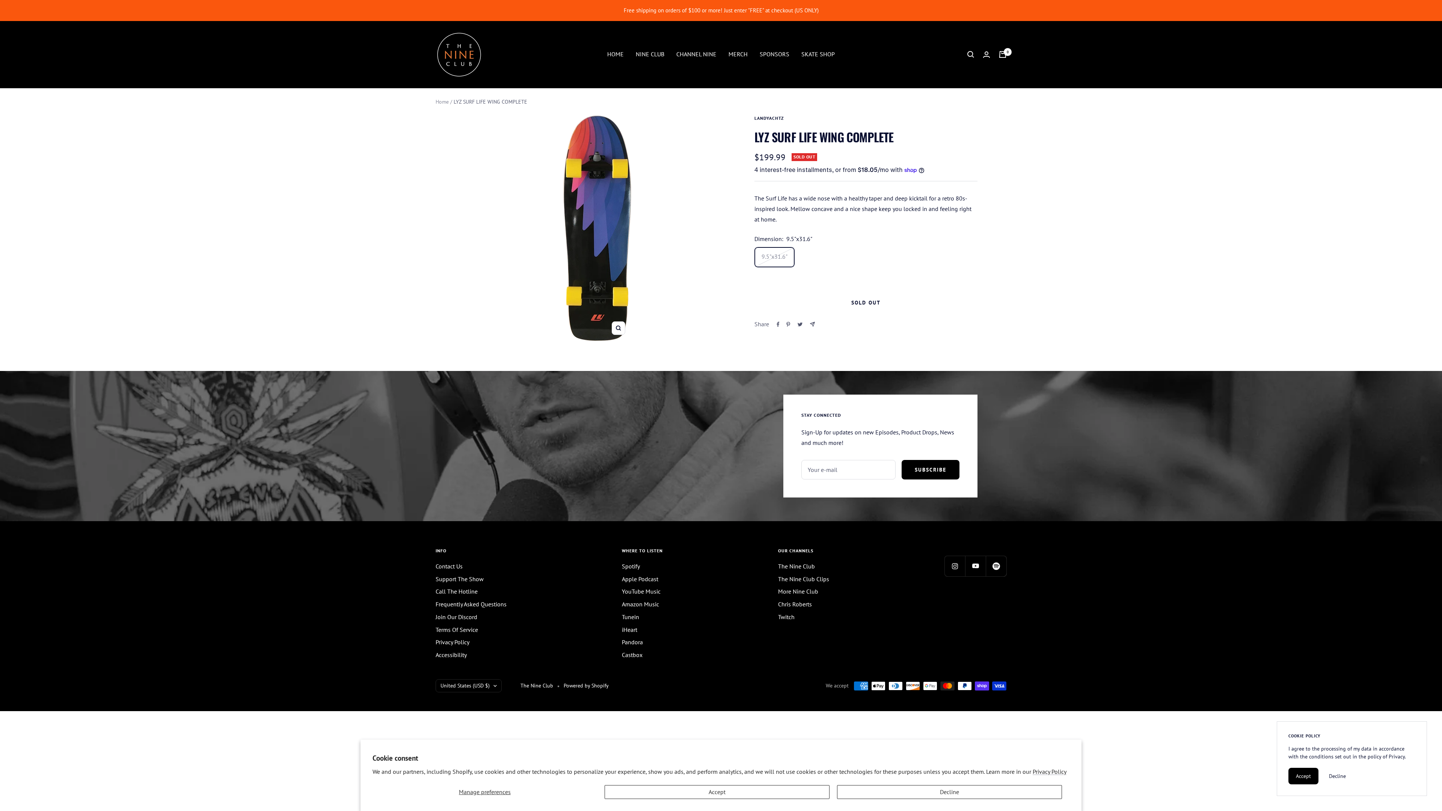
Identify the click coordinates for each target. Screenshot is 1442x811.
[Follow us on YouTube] (975, 566)
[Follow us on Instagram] (954, 566)
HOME (615, 54)
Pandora (632, 642)
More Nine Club (798, 591)
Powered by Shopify (586, 685)
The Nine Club (796, 566)
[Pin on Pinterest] (788, 324)
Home (442, 101)
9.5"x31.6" (774, 256)
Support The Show (460, 579)
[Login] (986, 54)
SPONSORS (774, 54)
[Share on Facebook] (778, 324)
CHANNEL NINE (696, 54)
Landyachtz (769, 118)
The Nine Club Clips (803, 579)
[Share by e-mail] (812, 324)
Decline (949, 792)
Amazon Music (640, 604)
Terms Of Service (457, 629)
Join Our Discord (456, 617)
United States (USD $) (465, 685)
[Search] (970, 54)
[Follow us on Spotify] (996, 566)
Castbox (632, 655)
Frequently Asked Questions (471, 604)
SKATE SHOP (818, 54)
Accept (717, 792)
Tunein (630, 617)
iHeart (629, 629)
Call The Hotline (457, 591)
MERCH (738, 54)
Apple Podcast (640, 579)
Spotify (631, 566)
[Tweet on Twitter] (800, 324)
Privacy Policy (1049, 771)
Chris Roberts (795, 604)
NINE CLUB (650, 54)
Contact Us (449, 566)
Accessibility (451, 655)
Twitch (786, 617)
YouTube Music (641, 591)
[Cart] (1002, 54)
